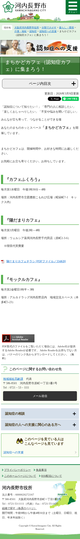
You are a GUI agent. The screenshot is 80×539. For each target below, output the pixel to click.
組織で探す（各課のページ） (19, 508)
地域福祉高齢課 (13, 378)
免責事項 (41, 469)
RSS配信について (51, 475)
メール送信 (40, 396)
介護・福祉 (20, 31)
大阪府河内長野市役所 (26, 27)
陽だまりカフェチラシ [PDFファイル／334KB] (36, 261)
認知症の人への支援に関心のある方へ (33, 424)
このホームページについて (20, 475)
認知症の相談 (15, 413)
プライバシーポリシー (17, 469)
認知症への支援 (48, 31)
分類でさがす (49, 27)
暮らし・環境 (66, 27)
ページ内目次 (40, 84)
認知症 (33, 31)
